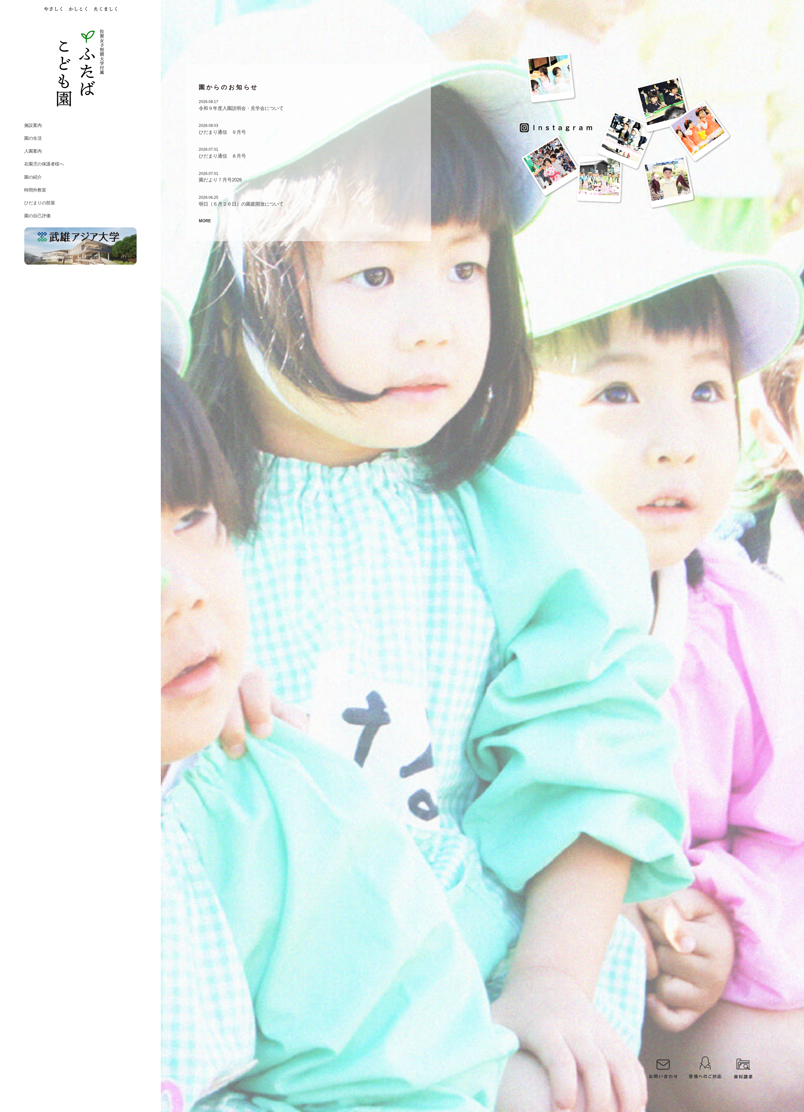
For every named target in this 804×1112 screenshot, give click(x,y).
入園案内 (33, 151)
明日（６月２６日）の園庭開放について (241, 204)
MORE (205, 221)
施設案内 (33, 125)
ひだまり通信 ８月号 (222, 156)
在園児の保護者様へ (44, 163)
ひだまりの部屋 (39, 202)
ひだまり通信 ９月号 (222, 132)
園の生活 (33, 138)
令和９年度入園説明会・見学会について (241, 108)
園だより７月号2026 (220, 179)
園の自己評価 (37, 215)
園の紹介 (33, 177)
